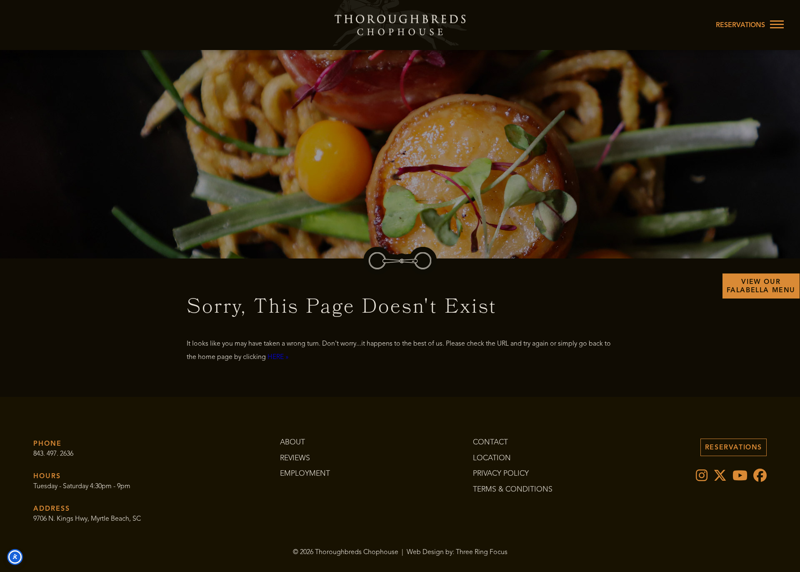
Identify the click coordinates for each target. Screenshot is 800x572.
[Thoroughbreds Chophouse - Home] (400, 25)
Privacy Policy (501, 473)
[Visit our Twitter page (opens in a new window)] (718, 478)
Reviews (295, 457)
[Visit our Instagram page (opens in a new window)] (700, 478)
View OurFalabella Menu (761, 286)
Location (492, 457)
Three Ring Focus (482, 552)
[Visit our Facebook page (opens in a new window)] (758, 478)
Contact (490, 442)
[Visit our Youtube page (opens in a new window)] (738, 478)
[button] (776, 24)
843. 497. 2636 (53, 453)
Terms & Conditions (512, 489)
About (292, 442)
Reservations (740, 25)
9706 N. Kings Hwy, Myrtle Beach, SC (87, 518)
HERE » (278, 357)
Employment (305, 473)
